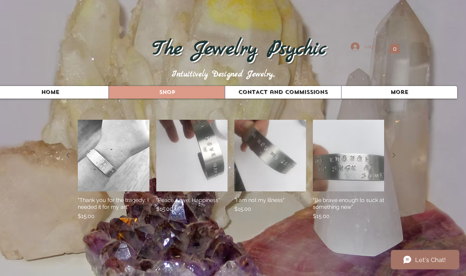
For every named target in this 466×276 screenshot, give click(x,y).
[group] (231, 173)
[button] (395, 46)
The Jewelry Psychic (239, 49)
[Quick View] (113, 155)
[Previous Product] (68, 155)
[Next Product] (394, 155)
